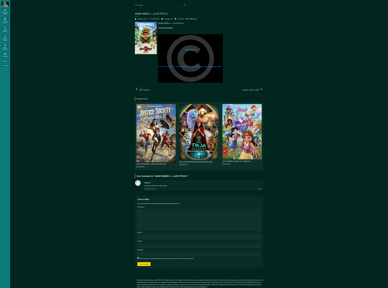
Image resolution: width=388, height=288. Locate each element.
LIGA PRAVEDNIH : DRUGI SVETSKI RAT (151, 164)
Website (140, 250)
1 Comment (180, 19)
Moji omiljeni (5, 48)
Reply (260, 189)
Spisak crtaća (5, 39)
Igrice (5, 61)
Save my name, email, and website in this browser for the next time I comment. (166, 258)
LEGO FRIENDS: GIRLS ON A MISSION (236, 161)
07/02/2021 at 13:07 (150, 189)
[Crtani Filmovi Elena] (5, 4)
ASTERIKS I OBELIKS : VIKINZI (250, 89)
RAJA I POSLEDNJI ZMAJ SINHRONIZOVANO (195, 162)
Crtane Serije (5, 30)
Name (140, 232)
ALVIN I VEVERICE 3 (144, 89)
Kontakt (5, 56)
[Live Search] (184, 5)
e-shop (5, 65)
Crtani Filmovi (5, 22)
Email (139, 241)
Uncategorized (168, 19)
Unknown (147, 183)
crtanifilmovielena (142, 19)
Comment (141, 207)
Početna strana (5, 13)
